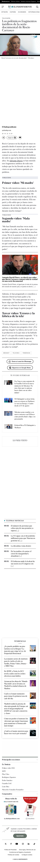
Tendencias (26, 353)
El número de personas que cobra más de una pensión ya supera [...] (22, 528)
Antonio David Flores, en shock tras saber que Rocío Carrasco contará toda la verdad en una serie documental (20, 279)
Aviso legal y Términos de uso (27, 849)
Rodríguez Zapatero (9, 777)
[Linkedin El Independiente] (28, 844)
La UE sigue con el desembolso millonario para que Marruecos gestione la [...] (23, 538)
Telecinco (16, 353)
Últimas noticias (15, 1)
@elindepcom (6, 130)
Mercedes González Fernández (12, 790)
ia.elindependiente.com (12, 818)
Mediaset (6, 353)
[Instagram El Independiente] (23, 844)
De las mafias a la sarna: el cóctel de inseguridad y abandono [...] (21, 553)
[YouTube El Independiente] (17, 844)
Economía (22, 12)
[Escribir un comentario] (20, 137)
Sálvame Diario (16, 161)
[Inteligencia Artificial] (11, 814)
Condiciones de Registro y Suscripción (20, 852)
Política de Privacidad (10, 849)
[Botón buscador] (37, 7)
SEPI (4, 771)
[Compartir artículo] (3, 137)
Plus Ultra (5, 774)
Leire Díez (5, 787)
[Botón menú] (3, 7)
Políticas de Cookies (13, 855)
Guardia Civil (6, 783)
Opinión (4, 12)
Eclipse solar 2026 (8, 768)
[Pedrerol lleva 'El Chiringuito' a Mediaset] (8, 426)
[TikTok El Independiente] (34, 844)
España (13, 12)
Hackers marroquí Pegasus (28, 1)
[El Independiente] (20, 7)
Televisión (6, 18)
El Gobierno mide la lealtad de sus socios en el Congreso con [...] (23, 563)
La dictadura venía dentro (21, 546)
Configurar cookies (27, 855)
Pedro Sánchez (7, 780)
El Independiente (9, 127)
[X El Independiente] (5, 844)
